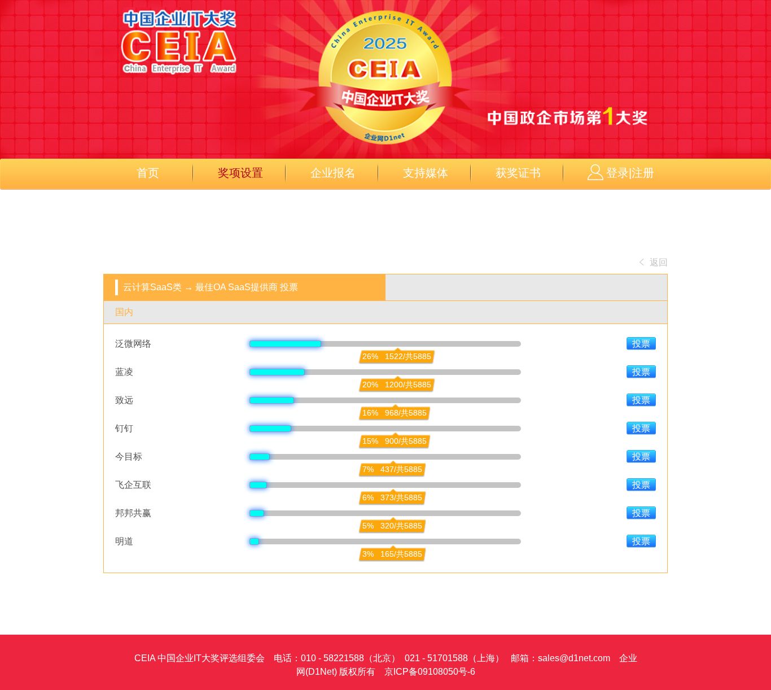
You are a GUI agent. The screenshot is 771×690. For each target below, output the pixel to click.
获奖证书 (518, 173)
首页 (148, 173)
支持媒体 (425, 173)
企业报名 (333, 173)
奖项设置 (240, 173)
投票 (641, 343)
